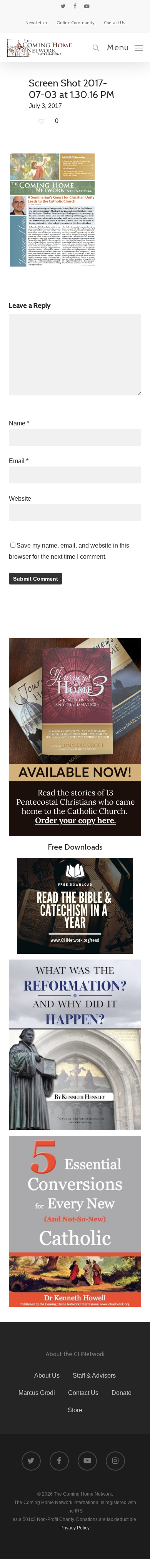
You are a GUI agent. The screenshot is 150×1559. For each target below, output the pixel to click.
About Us (47, 1375)
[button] (125, 47)
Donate (122, 1393)
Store (75, 1410)
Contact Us (83, 1393)
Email (18, 461)
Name (19, 423)
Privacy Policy (75, 1528)
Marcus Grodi (36, 1393)
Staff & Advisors (94, 1375)
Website (20, 498)
